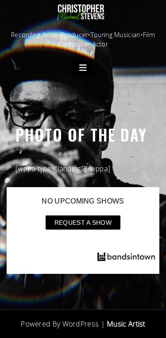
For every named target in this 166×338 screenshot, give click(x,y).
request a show (83, 222)
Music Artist (126, 324)
